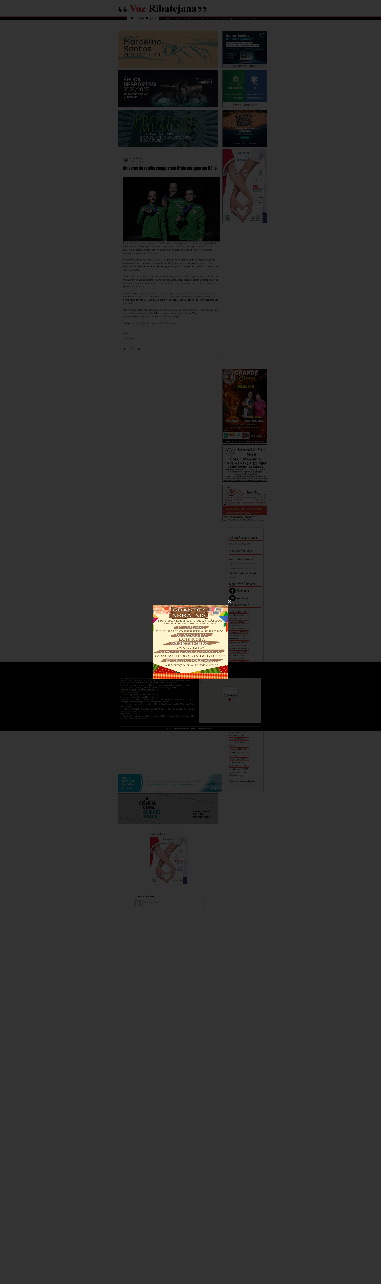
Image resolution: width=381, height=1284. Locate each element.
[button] (229, 601)
